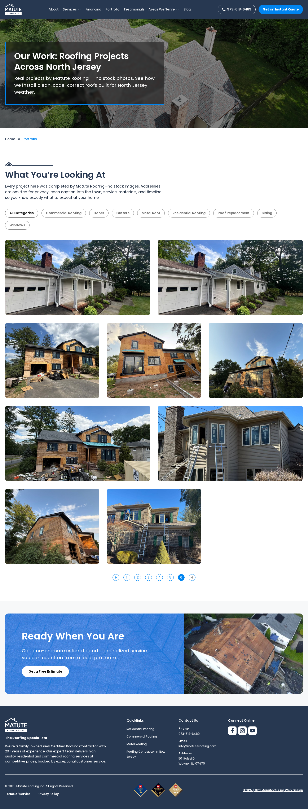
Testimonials (134, 9)
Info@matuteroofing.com (197, 746)
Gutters (122, 213)
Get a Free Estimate (45, 671)
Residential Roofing (189, 213)
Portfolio (112, 9)
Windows (17, 225)
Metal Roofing (137, 744)
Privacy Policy (48, 794)
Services (70, 9)
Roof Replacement (234, 213)
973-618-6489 (239, 9)
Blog (187, 9)
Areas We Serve (162, 9)
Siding (267, 213)
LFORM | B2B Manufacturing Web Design (273, 790)
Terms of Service (18, 794)
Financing (93, 9)
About (54, 9)
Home (10, 139)
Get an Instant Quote (281, 9)
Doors (99, 213)
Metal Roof (151, 213)
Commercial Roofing (64, 213)
